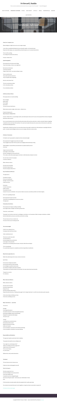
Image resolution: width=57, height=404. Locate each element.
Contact (35, 10)
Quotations (28, 15)
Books (23, 10)
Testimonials (46, 10)
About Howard (5, 10)
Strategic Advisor (15, 10)
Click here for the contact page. (9, 388)
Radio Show (29, 10)
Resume (53, 10)
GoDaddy (42, 399)
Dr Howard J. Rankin (28, 3)
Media (40, 10)
